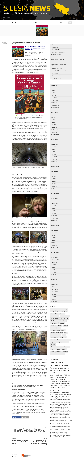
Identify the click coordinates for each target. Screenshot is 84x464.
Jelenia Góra (53, 325)
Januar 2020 (54, 279)
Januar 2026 (54, 102)
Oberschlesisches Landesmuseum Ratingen (61, 339)
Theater (59, 398)
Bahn (58, 383)
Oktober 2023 (55, 169)
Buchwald (57, 408)
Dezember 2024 (55, 134)
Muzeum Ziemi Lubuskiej (30, 313)
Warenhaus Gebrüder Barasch (65, 426)
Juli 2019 (54, 294)
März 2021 (54, 245)
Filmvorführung (61, 399)
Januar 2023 (54, 191)
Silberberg (60, 411)
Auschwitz (52, 405)
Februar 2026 (55, 100)
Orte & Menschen (5, 43)
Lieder (71, 420)
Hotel (63, 411)
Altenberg (52, 408)
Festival (69, 398)
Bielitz (64, 405)
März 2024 (54, 156)
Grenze (52, 401)
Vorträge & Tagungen (56, 78)
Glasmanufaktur (53, 410)
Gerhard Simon (58, 426)
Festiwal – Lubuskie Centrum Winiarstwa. (28, 400)
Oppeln (52, 342)
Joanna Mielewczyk (59, 404)
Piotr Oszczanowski (67, 413)
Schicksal (69, 402)
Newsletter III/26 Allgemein (58, 59)
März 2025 (54, 127)
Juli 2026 (54, 87)
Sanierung (66, 342)
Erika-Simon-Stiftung (62, 402)
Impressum (43, 22)
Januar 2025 (54, 132)
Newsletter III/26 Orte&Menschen (59, 70)
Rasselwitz (61, 430)
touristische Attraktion (61, 349)
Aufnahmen (52, 432)
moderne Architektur (60, 416)
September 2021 (55, 230)
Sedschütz (58, 430)
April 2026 (54, 95)
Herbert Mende (52, 435)
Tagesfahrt (66, 416)
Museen (28, 22)
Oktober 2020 (55, 257)
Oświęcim (52, 420)
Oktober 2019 (55, 286)
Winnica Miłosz (30, 181)
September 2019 (55, 289)
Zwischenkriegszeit (66, 417)
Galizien (64, 423)
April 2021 (54, 242)
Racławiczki (68, 430)
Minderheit (53, 387)
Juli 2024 (54, 146)
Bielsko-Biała (64, 401)
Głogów (61, 413)
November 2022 (55, 196)
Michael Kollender (58, 435)
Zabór (35, 431)
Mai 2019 (54, 299)
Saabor (26, 428)
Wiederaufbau (57, 407)
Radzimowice (59, 410)
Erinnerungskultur (55, 318)
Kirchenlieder (56, 432)
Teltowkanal (65, 436)
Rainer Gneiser (52, 436)
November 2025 (55, 107)
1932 (67, 420)
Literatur (53, 335)
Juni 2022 (54, 208)
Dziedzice (60, 432)
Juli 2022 (54, 205)
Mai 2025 (54, 122)
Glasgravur (57, 414)
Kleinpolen (62, 407)
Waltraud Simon (59, 423)
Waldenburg (58, 351)
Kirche (58, 327)
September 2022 (55, 200)
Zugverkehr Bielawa (53, 429)
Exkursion (63, 318)
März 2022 (54, 215)
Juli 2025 (54, 117)
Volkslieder (58, 413)
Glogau (64, 410)
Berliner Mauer (58, 419)
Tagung (52, 349)
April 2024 (54, 154)
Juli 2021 (54, 235)
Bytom (65, 385)
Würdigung (60, 417)
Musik (63, 335)
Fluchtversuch (63, 435)
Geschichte (53, 320)
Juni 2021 (54, 237)
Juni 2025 (54, 119)
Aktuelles (14, 22)
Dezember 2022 (55, 193)
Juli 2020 (54, 264)
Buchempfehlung (64, 311)
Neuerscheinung (61, 387)
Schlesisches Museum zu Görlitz (58, 346)
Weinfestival (30, 429)
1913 (62, 432)
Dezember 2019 (55, 282)
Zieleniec (67, 419)
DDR (54, 419)
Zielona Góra (41, 431)
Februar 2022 (55, 218)
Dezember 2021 (55, 223)
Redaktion (21, 22)
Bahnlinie (61, 414)
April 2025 (54, 124)
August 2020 (55, 262)
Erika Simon (59, 429)
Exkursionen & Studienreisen (58, 52)
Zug (56, 398)
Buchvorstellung (54, 313)
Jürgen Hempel (66, 414)
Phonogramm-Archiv (60, 433)
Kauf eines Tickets (38, 393)
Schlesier (52, 404)
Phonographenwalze (53, 433)
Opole (68, 381)
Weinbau (43, 428)
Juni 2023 (54, 178)
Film (67, 318)
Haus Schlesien (54, 323)
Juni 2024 (54, 149)
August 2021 (55, 232)
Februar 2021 (55, 247)
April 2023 (54, 183)
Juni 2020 (54, 267)
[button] (16, 417)
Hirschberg (62, 323)
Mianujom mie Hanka (54, 417)
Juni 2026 (54, 90)
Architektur (57, 309)
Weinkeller (37, 429)
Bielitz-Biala (67, 399)
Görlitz (64, 320)
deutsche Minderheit (64, 316)
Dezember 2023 (55, 164)
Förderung (62, 429)
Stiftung (52, 419)
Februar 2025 (55, 129)
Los (68, 420)
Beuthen (56, 385)
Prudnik (69, 411)
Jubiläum (60, 325)
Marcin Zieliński (57, 401)
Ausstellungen (55, 47)
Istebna (66, 423)
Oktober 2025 (55, 110)
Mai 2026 (54, 92)
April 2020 (54, 272)
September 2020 (56, 259)
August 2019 (55, 291)
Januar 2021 (54, 250)
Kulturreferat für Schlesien (57, 332)
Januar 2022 (54, 220)
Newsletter (35, 22)
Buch (57, 311)
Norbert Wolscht (68, 435)
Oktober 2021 (55, 227)
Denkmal (62, 313)
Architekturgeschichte (56, 389)
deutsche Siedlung (53, 426)
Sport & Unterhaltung (56, 75)
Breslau (52, 311)
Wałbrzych (65, 351)
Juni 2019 (54, 296)
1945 (52, 309)
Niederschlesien (18, 428)
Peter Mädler (61, 436)
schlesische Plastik (67, 429)
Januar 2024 (54, 161)
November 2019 (55, 284)
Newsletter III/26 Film (57, 68)
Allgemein (54, 44)
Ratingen (67, 383)
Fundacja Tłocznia (35, 63)
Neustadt (66, 411)
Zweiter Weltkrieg (61, 353)
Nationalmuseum (53, 423)
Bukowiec (66, 407)
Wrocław (53, 353)
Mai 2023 (54, 181)
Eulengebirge (66, 408)
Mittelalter (55, 402)
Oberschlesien (63, 337)
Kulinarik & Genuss (56, 57)
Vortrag (52, 351)
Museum (59, 335)
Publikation (53, 383)
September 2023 (55, 171)
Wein (39, 428)
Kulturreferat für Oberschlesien (58, 330)
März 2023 (54, 186)
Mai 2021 (54, 240)
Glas (65, 394)
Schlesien (31, 428)
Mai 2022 (54, 210)
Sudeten (63, 396)
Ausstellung (64, 309)
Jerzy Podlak (52, 414)
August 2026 (55, 85)
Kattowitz (53, 327)
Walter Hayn (57, 436)
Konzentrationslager (57, 420)
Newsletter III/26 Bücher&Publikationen (61, 62)
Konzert (61, 385)
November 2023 (55, 166)
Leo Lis (69, 433)
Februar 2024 (55, 159)
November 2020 (55, 254)
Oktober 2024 (55, 139)
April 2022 (54, 213)
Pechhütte (65, 432)
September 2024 (56, 141)
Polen (69, 385)
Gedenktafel (61, 408)
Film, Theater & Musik (57, 54)
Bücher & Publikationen (57, 49)
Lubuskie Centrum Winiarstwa (21, 118)
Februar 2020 (55, 277)
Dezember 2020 (55, 252)
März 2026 (54, 97)
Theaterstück (53, 413)
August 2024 (55, 144)
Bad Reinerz (64, 398)
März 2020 (54, 274)
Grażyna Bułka (53, 416)
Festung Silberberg (59, 405)
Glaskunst (68, 394)
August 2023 (55, 173)
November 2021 (55, 225)
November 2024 (55, 137)
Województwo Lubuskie (26, 431)
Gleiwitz (59, 320)
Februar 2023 (55, 188)
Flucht (52, 385)
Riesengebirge (59, 342)
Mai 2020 (54, 269)
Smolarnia (64, 430)
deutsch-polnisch (55, 316)
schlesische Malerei (53, 430)
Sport (68, 346)
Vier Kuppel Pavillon (67, 404)
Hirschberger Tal (54, 399)
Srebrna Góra (63, 420)
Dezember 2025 (55, 105)
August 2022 (55, 203)
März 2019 (54, 301)
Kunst (65, 332)
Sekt (36, 428)
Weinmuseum (32, 315)
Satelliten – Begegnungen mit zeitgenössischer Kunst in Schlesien (60, 392)
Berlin (61, 394)
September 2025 (56, 112)
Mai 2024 (54, 151)
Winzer (33, 430)
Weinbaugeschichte (19, 429)
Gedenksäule (66, 433)
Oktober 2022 (55, 198)
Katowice (65, 325)
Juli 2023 (54, 176)
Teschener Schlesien (55, 396)
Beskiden (56, 411)
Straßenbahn (63, 419)
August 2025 (55, 114)
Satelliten (62, 383)
